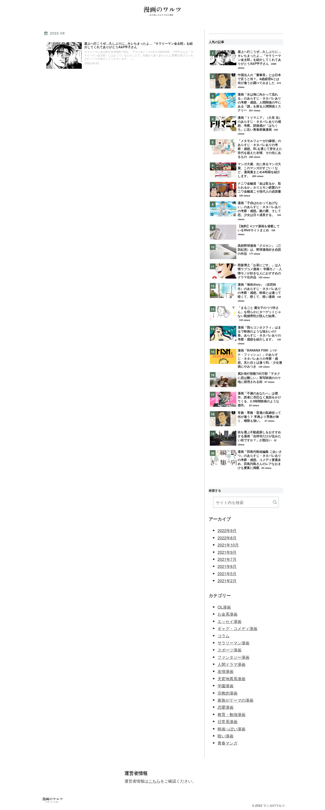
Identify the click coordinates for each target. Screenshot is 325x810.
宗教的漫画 (227, 693)
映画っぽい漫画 (231, 729)
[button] (275, 502)
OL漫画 (224, 607)
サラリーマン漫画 (233, 643)
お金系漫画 (227, 614)
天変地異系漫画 (231, 678)
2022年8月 (227, 538)
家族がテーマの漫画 (235, 700)
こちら (154, 781)
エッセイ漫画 (229, 621)
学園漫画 (225, 685)
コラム (223, 635)
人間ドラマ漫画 (231, 664)
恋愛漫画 (225, 707)
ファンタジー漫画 (233, 657)
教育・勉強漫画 (231, 714)
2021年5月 (227, 573)
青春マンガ (227, 743)
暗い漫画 (225, 736)
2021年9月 (227, 552)
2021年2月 (227, 580)
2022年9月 (227, 530)
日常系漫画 (227, 721)
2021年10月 (228, 545)
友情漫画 (225, 671)
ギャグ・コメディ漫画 (237, 628)
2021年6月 (227, 566)
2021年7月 (227, 559)
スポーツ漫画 (229, 650)
